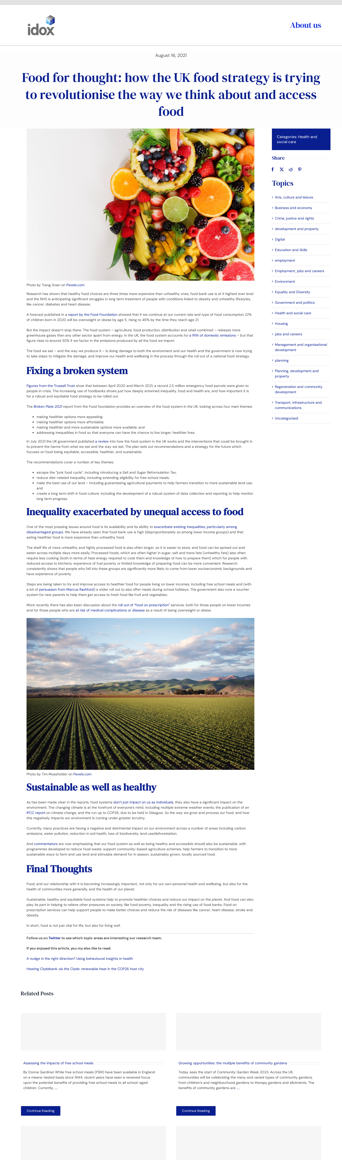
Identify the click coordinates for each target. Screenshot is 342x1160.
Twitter (55, 938)
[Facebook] (272, 169)
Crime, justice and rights (294, 218)
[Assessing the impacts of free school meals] (93, 1031)
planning (282, 360)
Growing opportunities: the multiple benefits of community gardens (233, 1063)
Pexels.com (75, 285)
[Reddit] (290, 169)
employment (285, 260)
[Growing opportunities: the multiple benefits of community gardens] (248, 1031)
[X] (281, 169)
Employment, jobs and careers (299, 271)
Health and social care (293, 313)
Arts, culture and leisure (294, 197)
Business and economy (293, 207)
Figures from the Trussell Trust (51, 385)
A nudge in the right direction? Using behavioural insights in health (80, 958)
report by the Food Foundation (92, 314)
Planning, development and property (297, 373)
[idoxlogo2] (41, 16)
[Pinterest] (299, 169)
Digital (280, 239)
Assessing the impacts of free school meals (58, 1063)
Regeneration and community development (298, 389)
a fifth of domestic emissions (212, 335)
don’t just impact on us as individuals (143, 802)
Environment (285, 281)
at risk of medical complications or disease (110, 610)
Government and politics (295, 302)
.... (56, 1088)
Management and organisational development (301, 347)
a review (102, 441)
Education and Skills (291, 250)
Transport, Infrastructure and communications (298, 405)
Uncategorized (286, 418)
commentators (45, 843)
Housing (281, 323)
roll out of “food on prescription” (144, 605)
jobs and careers (288, 334)
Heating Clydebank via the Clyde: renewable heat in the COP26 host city (85, 969)
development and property (297, 229)
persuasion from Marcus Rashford (66, 589)
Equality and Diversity (292, 292)
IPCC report (36, 812)
